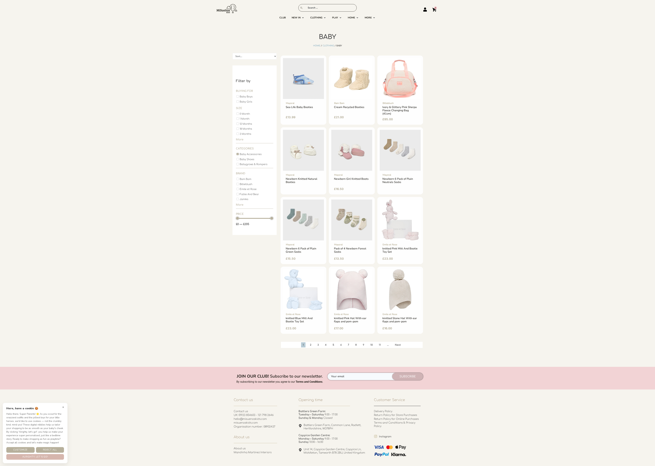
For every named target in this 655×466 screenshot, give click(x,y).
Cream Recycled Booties (349, 107)
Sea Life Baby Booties (299, 107)
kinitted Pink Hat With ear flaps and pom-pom (350, 319)
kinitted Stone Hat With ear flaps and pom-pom (399, 319)
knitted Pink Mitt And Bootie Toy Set (400, 250)
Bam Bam (339, 103)
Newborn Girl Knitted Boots (351, 179)
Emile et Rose (390, 244)
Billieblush (388, 103)
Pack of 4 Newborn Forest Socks (350, 250)
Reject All (50, 449)
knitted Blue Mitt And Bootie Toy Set (299, 319)
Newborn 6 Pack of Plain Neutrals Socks (397, 180)
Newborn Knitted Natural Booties (301, 180)
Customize (20, 449)
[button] (298, 17)
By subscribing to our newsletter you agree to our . (279, 381)
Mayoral (290, 103)
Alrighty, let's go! (35, 456)
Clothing (328, 45)
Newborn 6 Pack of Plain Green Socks (301, 250)
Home (316, 45)
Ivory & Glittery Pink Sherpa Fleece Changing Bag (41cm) (399, 110)
